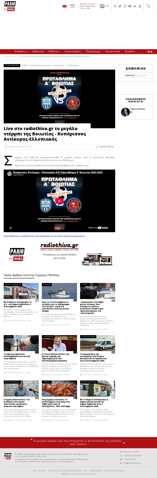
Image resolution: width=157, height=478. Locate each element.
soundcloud (134, 6)
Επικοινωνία (112, 51)
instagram (124, 6)
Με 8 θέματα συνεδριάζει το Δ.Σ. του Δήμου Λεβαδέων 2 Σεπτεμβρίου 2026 (18, 304)
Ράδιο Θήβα (85, 8)
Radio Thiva (10, 6)
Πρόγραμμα (93, 51)
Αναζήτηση (148, 6)
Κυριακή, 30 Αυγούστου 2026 (19, 320)
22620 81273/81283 (133, 456)
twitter (120, 6)
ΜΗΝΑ (143, 75)
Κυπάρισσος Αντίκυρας (40, 65)
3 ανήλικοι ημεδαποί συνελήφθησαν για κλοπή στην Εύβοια (17, 356)
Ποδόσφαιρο (73, 65)
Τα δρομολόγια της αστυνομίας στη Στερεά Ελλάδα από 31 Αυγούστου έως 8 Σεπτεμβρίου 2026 (93, 357)
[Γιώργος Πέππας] (125, 112)
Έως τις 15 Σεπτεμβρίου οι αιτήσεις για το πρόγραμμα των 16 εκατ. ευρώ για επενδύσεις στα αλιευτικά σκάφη (55, 306)
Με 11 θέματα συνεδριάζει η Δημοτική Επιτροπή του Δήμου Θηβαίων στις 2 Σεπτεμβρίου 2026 (94, 402)
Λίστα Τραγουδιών (88, 6)
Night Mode (149, 51)
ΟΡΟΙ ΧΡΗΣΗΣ (39, 471)
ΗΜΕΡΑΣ (130, 75)
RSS (85, 471)
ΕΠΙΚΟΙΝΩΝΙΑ (95, 471)
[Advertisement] (78, 31)
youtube (129, 6)
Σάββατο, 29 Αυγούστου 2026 (19, 420)
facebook (115, 6)
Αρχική (7, 56)
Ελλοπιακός (59, 65)
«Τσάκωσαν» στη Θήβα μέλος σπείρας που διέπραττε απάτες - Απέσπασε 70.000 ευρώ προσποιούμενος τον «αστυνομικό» (92, 307)
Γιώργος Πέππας (137, 109)
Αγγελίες (130, 51)
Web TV (15, 56)
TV (107, 6)
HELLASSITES (90, 474)
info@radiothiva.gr (132, 463)
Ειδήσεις (20, 51)
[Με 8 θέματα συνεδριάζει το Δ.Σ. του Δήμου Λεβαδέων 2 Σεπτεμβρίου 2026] (21, 292)
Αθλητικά (38, 51)
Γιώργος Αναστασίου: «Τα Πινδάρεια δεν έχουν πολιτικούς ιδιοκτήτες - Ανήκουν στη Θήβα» (17, 402)
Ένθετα (53, 51)
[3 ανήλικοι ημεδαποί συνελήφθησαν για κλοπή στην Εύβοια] (21, 344)
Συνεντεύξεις (73, 51)
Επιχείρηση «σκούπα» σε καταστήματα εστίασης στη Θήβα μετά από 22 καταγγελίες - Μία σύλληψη (56, 402)
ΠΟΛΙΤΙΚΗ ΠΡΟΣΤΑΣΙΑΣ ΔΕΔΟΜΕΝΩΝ (64, 471)
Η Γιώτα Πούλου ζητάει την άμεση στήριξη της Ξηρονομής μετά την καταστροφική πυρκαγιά (55, 357)
